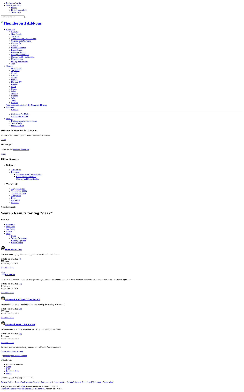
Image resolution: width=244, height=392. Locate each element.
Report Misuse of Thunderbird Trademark (84, 382)
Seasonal (14, 96)
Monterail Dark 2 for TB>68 (20, 324)
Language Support (18, 52)
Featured (14, 32)
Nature (14, 89)
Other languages (7, 378)
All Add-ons (16, 170)
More (8, 233)
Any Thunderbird (18, 189)
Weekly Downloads (19, 238)
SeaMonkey (16, 12)
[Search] (26, 17)
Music (13, 87)
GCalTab (10, 274)
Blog (8, 369)
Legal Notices (59, 382)
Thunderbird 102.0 (18, 193)
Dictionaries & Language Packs (24, 121)
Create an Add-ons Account (12, 351)
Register (9, 3)
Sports (13, 100)
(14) (20, 284)
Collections (10, 107)
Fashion (14, 80)
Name (13, 236)
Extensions (10, 29)
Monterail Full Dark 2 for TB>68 (22, 299)
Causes (14, 77)
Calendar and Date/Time (21, 41)
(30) (20, 309)
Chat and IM (16, 43)
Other (13, 91)
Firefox (14, 8)
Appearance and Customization (23, 38)
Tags (13, 64)
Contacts (14, 45)
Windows (15, 202)
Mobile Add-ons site (21, 149)
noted (23, 386)
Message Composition (20, 55)
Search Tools (16, 123)
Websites (14, 103)
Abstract (14, 75)
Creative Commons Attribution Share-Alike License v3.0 (24, 389)
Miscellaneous (17, 59)
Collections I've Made (20, 114)
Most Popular (16, 34)
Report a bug (108, 382)
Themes (9, 66)
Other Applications (13, 5)
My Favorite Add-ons (19, 116)
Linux (13, 198)
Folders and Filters (18, 48)
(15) (20, 334)
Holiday (14, 84)
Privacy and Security (19, 61)
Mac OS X (15, 200)
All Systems (16, 196)
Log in (18, 3)
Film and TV (16, 82)
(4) (20, 259)
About (8, 366)
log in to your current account (15, 356)
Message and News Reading (22, 57)
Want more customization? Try (26, 105)
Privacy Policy (7, 382)
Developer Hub (17, 125)
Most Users (10, 227)
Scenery (14, 93)
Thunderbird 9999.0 (19, 191)
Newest (14, 73)
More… (9, 119)
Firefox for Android (19, 10)
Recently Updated (18, 240)
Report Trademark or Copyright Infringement (33, 382)
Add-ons (33, 23)
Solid (13, 98)
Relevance (10, 224)
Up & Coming (17, 243)
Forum (8, 373)
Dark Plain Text (13, 249)
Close (3, 140)
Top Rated (15, 36)
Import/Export (16, 50)
